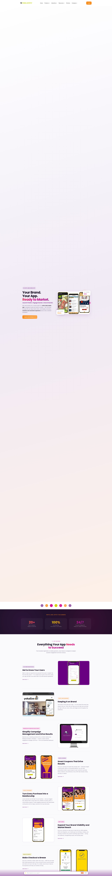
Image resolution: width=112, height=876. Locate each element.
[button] (47, 3)
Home (41, 3)
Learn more (24, 679)
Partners (68, 3)
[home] (26, 3)
